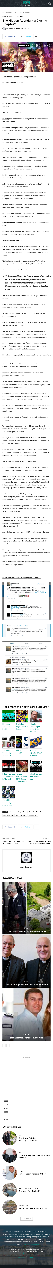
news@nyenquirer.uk (31, 1244)
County (10, 12)
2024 (6, 1108)
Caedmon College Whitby (18, 812)
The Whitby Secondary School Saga (7, 753)
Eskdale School (8, 815)
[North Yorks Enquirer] (26, 3)
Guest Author (14, 29)
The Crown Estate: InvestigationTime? (26, 931)
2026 (6, 1101)
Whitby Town (23, 1205)
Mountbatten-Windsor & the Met (26, 1038)
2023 (6, 1112)
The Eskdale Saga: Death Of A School (22, 726)
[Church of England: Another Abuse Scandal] (26, 961)
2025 (6, 1105)
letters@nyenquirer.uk (26, 1253)
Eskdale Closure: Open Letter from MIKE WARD (35, 728)
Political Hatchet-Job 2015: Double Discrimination (21, 778)
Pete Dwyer (33, 815)
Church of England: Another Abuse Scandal (26, 984)
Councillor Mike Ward (36, 812)
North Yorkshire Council (23, 12)
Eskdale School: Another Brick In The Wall (8, 776)
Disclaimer (21, 1257)
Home (4, 12)
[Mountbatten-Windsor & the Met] (26, 1014)
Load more (26, 1219)
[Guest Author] (4, 28)
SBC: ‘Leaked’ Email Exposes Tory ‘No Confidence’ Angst (39, 842)
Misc (26, 928)
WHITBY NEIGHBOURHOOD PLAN (33, 1208)
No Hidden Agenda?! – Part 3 (6, 726)
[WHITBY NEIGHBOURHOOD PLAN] (9, 1207)
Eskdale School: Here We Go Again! (36, 776)
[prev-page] (4, 1045)
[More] (36, 36)
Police (26, 1034)
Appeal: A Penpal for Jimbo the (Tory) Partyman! (13, 842)
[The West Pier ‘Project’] (9, 1190)
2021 (6, 1119)
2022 (6, 1116)
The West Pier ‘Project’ (29, 1191)
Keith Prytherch (21, 815)
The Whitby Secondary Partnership (7, 802)
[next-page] (7, 1045)
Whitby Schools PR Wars (22, 751)
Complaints (31, 1257)
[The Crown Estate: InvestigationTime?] (26, 908)
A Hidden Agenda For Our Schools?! (36, 753)
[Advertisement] (26, 1073)
